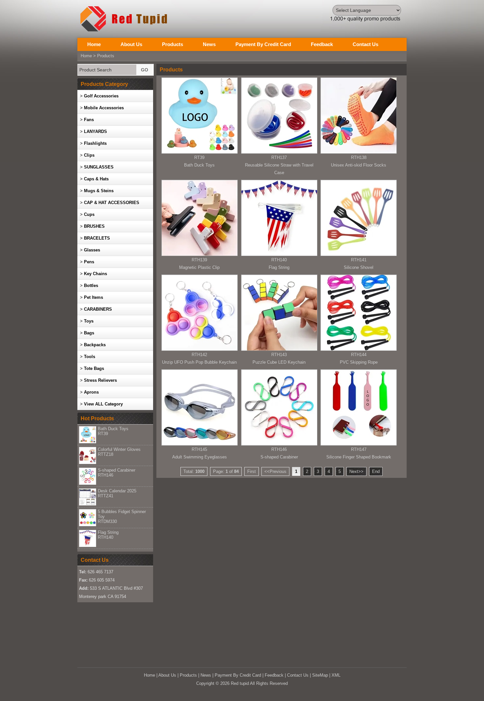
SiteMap (320, 675)
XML (336, 675)
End (376, 471)
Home (94, 44)
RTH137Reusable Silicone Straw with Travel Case (279, 165)
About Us (131, 44)
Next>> (356, 471)
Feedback (322, 44)
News (209, 44)
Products (172, 44)
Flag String (108, 535)
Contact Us (365, 44)
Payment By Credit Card (263, 44)
